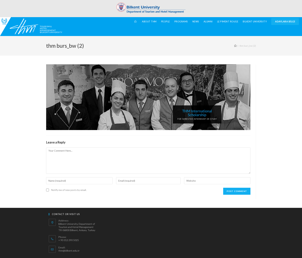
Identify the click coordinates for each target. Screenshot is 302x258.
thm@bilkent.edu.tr (69, 250)
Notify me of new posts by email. (69, 189)
